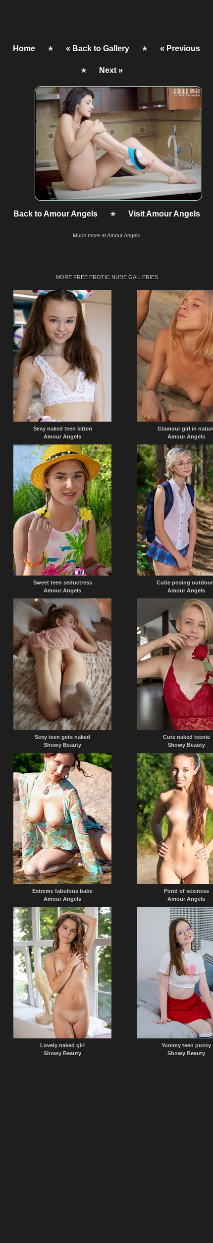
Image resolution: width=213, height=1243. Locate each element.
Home (24, 48)
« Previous (180, 48)
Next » (111, 70)
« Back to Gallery (97, 48)
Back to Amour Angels (55, 214)
